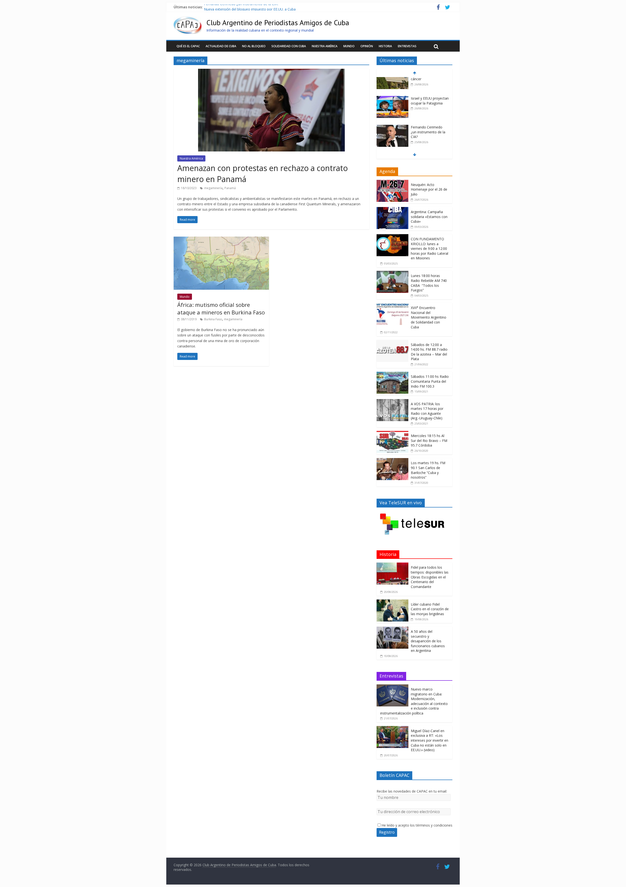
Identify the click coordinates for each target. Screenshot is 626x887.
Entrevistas (407, 46)
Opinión (366, 46)
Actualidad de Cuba (221, 46)
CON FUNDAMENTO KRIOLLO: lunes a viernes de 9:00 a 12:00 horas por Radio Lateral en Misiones (429, 248)
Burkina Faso (213, 319)
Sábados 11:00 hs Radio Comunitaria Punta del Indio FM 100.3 (430, 381)
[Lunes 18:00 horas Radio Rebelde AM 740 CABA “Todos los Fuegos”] (392, 273)
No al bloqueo (254, 46)
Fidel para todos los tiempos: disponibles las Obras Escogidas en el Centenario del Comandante (429, 577)
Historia (385, 46)
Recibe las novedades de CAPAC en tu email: (412, 791)
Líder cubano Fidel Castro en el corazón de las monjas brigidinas (430, 609)
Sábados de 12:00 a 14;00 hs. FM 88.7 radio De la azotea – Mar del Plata (429, 351)
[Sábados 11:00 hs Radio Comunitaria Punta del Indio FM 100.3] (392, 374)
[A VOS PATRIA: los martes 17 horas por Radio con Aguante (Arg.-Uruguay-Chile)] (392, 401)
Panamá (230, 188)
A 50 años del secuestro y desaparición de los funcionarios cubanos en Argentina (428, 641)
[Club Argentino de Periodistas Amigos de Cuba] (187, 19)
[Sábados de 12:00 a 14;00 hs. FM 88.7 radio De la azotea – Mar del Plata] (392, 342)
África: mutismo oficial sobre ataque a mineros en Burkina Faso (221, 308)
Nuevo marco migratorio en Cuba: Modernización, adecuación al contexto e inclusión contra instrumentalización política (414, 701)
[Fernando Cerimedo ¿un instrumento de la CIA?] (392, 109)
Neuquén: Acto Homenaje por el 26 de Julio (429, 189)
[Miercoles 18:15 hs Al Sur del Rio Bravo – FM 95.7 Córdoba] (392, 433)
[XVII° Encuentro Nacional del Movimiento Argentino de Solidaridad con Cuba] (392, 305)
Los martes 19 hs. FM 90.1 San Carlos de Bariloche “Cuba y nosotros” (428, 470)
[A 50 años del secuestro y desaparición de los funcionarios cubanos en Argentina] (392, 629)
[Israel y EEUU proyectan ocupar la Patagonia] (392, 81)
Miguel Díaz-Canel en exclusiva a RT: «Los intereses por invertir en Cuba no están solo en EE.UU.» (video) (429, 740)
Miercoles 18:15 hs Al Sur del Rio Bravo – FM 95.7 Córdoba (429, 440)
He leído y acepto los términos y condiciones (416, 825)
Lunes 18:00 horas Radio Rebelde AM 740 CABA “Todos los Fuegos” (429, 282)
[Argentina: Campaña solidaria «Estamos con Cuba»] (392, 209)
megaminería (213, 188)
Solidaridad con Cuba (288, 46)
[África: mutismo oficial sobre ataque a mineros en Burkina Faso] (221, 239)
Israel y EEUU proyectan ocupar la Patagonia (430, 83)
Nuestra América (324, 46)
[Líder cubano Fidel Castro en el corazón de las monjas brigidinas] (392, 602)
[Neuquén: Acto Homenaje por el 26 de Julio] (392, 182)
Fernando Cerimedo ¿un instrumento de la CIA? (241, 7)
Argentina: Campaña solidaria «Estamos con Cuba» (429, 216)
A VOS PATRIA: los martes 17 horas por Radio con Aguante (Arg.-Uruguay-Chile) (427, 411)
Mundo (349, 46)
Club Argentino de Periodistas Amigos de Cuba (277, 22)
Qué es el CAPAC (188, 46)
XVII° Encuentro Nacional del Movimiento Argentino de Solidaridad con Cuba (428, 317)
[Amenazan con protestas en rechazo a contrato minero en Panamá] (271, 71)
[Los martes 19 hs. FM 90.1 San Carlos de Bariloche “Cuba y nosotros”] (392, 460)
